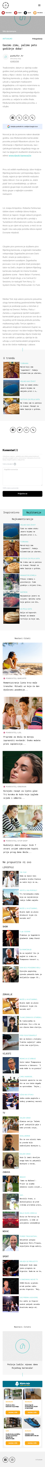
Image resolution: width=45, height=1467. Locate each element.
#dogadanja (37, 39)
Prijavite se (22, 494)
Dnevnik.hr (9, 12)
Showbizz (40, 12)
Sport (29, 12)
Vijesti (19, 12)
